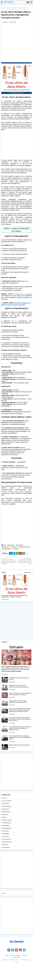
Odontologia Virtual (24, 547)
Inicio (2, 7)
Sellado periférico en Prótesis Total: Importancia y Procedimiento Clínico (18, 701)
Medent (4, 817)
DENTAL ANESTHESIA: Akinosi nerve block (19, 745)
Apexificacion (10, 545)
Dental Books (6, 803)
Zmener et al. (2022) (23, 294)
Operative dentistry (7, 820)
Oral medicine (6, 833)
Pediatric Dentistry (7, 842)
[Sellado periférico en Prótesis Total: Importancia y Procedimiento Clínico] (5, 703)
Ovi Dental (7, 7)
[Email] (23, 553)
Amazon (5, 798)
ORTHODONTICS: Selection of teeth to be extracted (19, 678)
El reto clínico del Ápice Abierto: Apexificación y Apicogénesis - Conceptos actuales (15, 596)
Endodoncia (14, 547)
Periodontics (5, 844)
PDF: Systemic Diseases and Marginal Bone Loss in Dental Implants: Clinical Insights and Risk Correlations (20, 719)
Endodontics (5, 814)
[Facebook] (10, 553)
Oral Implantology (7, 822)
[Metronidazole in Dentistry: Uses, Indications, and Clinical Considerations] (5, 687)
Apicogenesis (5, 547)
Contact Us (25, 955)
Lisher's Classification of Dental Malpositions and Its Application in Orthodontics (20, 693)
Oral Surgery (6, 831)
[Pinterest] (20, 553)
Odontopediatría (6, 549)
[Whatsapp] (17, 553)
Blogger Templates (14, 959)
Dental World (6, 809)
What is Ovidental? (15, 955)
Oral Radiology (6, 825)
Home (6, 955)
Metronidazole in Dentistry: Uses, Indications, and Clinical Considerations (19, 686)
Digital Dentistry (6, 811)
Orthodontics (6, 836)
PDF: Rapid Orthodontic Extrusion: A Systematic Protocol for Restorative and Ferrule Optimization (16, 669)
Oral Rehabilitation (7, 828)
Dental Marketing (7, 806)
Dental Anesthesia (7, 801)
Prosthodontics (6, 847)
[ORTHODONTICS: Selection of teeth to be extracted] (5, 680)
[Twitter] (13, 553)
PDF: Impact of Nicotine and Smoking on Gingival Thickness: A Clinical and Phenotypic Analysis (20, 737)
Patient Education (7, 839)
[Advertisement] (16, 43)
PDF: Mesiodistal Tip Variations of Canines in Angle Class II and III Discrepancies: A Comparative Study (20, 728)
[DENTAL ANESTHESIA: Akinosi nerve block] (5, 747)
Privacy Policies (17, 957)
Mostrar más (27, 572)
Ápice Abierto (19, 545)
